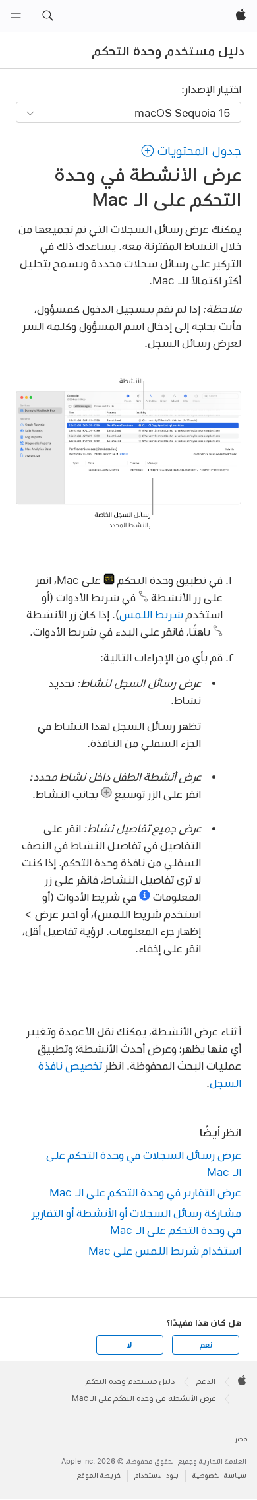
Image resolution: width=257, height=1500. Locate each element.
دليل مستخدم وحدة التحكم (168, 50)
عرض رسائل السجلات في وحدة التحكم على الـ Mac (143, 1163)
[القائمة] (16, 16)
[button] (47, 16)
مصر (241, 1439)
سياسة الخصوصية (219, 1475)
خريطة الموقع (99, 1475)
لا (129, 1345)
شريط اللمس (151, 614)
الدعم (205, 1381)
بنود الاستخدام (156, 1475)
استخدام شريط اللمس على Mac (164, 1250)
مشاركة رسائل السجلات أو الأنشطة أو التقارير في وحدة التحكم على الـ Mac (136, 1221)
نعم (205, 1345)
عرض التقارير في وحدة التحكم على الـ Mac (145, 1192)
